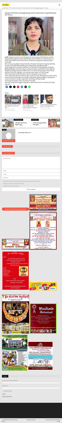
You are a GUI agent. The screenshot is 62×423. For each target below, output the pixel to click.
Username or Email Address (10, 380)
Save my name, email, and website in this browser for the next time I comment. (21, 181)
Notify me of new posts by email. (11, 186)
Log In (4, 394)
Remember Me (8, 391)
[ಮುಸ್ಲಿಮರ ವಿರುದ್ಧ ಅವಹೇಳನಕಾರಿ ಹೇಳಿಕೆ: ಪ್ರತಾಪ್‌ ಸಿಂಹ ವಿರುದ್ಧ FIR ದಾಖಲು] (48, 99)
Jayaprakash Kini (8, 140)
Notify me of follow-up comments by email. (14, 183)
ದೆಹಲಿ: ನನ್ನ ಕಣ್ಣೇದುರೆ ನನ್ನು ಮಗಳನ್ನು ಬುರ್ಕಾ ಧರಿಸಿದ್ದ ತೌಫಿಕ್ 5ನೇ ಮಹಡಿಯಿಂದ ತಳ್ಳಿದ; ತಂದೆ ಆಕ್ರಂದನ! (30, 106)
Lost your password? (7, 396)
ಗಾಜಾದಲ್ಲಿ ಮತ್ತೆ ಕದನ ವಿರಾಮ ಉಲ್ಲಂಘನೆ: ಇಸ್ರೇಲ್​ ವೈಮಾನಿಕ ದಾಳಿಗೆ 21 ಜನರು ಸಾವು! (13, 106)
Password (4, 385)
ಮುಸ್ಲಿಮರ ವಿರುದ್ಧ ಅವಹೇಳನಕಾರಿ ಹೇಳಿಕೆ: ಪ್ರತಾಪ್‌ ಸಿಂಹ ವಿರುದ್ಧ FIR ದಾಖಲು (48, 105)
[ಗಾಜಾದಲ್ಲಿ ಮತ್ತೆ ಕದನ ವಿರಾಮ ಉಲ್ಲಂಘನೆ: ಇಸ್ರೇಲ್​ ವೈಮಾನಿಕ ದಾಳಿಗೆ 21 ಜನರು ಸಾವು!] (13, 99)
